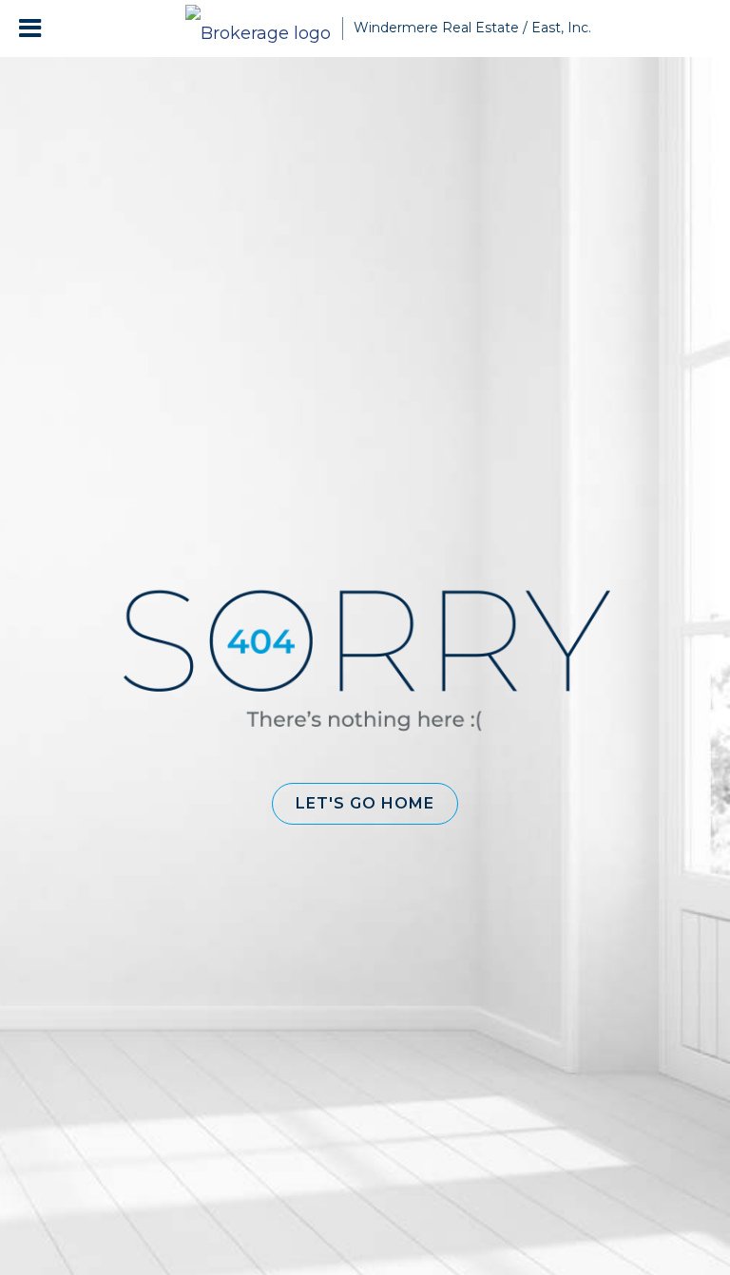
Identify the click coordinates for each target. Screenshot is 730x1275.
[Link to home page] (258, 28)
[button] (365, 804)
